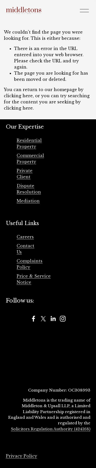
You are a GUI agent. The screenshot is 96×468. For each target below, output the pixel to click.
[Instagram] (63, 319)
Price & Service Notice (34, 279)
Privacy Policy (21, 456)
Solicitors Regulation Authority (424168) (50, 429)
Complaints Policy (29, 264)
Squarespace (79, 447)
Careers (25, 236)
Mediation (28, 200)
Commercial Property (30, 158)
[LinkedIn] (53, 319)
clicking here (18, 95)
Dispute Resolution (29, 188)
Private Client (25, 173)
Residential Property (29, 143)
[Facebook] (33, 319)
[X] (43, 319)
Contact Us (25, 249)
